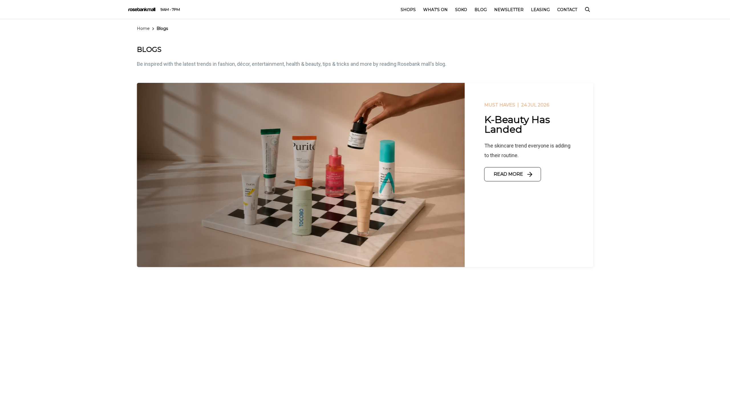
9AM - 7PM (170, 9)
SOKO (461, 9)
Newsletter (509, 9)
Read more (508, 174)
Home (143, 28)
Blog (480, 9)
